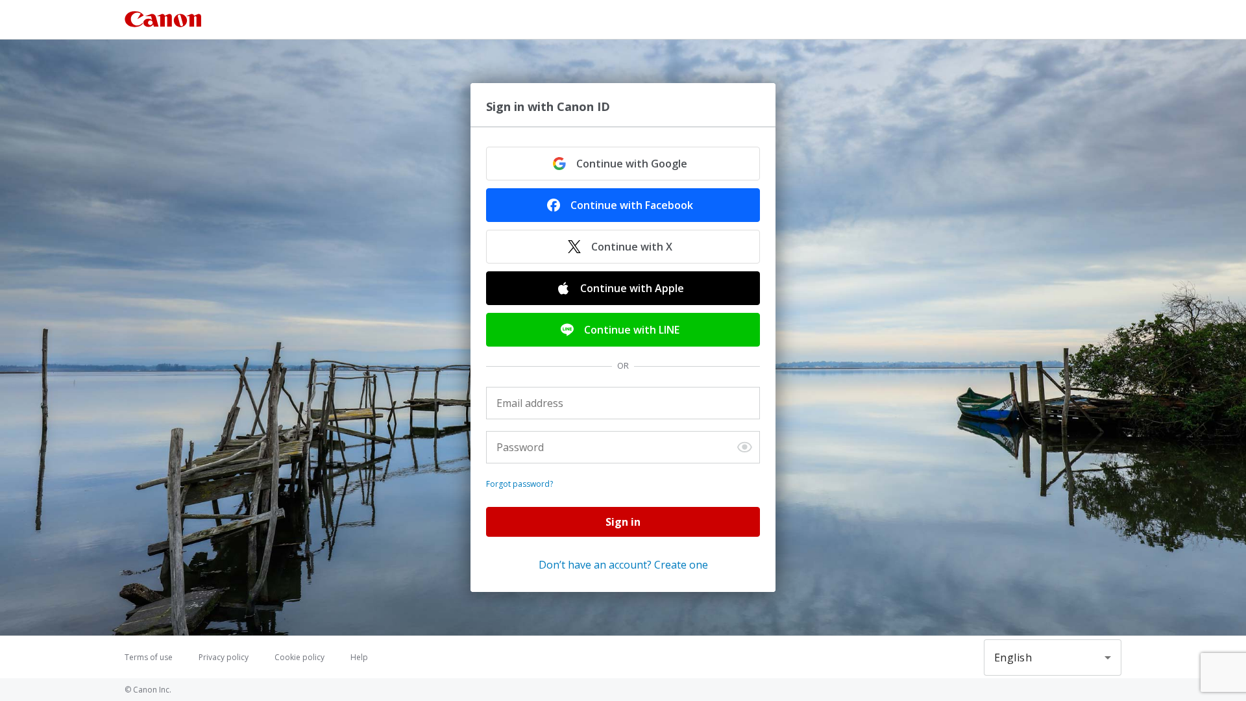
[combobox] (1052, 657)
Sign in (623, 522)
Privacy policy (224, 657)
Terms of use (149, 657)
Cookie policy (299, 657)
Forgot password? (519, 484)
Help (359, 657)
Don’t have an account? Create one (623, 565)
